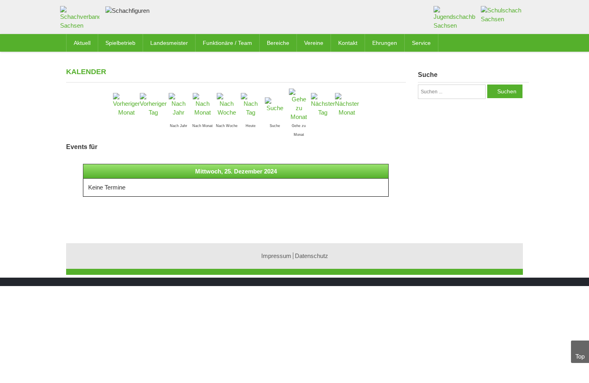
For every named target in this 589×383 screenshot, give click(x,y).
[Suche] (275, 104)
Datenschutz (311, 255)
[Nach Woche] (227, 104)
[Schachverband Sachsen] (81, 19)
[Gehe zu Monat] (299, 104)
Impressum (276, 255)
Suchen (506, 91)
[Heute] (251, 104)
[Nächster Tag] (323, 104)
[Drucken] (402, 71)
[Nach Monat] (203, 104)
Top (580, 356)
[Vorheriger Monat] (126, 104)
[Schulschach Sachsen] (502, 14)
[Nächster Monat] (347, 104)
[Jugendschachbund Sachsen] (455, 17)
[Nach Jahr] (179, 104)
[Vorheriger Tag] (153, 104)
